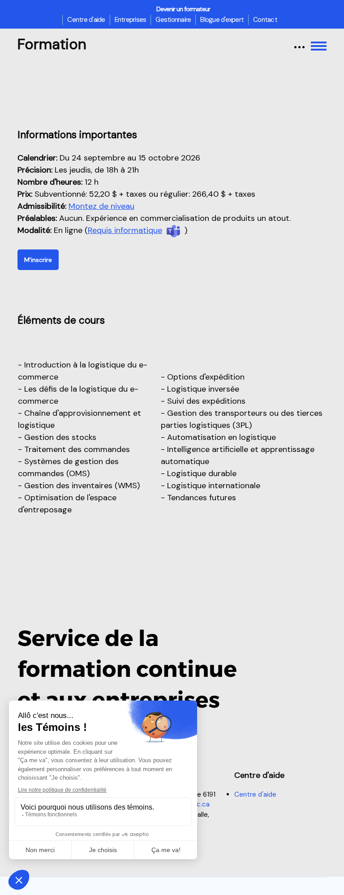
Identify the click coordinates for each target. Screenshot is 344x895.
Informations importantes (77, 134)
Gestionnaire (173, 19)
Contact (265, 19)
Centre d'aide (86, 19)
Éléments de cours (61, 320)
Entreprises (130, 19)
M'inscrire (38, 260)
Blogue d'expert (222, 19)
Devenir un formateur (183, 9)
